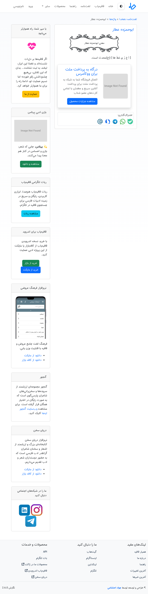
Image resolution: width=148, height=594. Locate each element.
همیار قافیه (140, 552)
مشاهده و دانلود (30, 164)
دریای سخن (40, 577)
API (45, 552)
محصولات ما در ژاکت (35, 564)
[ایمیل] (100, 121)
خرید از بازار (31, 263)
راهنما (73, 6)
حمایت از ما (31, 94)
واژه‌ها (112, 19)
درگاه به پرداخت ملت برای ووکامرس (81, 72)
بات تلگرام (41, 558)
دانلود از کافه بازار (31, 360)
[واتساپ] (122, 121)
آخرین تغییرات (138, 571)
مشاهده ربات (31, 214)
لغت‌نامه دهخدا (128, 19)
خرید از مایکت (30, 270)
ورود (30, 6)
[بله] (130, 121)
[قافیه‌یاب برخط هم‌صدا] (132, 6)
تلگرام (93, 571)
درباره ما (141, 558)
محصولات (59, 6)
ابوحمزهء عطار (123, 30)
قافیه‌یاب (99, 6)
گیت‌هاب (92, 552)
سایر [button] (47, 6)
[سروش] (107, 121)
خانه (110, 6)
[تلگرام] (114, 121)
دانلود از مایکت (32, 355)
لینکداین (92, 564)
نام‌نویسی (18, 6)
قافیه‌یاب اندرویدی (37, 571)
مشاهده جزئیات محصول (82, 101)
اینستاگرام (91, 558)
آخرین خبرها (139, 577)
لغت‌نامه (85, 6)
